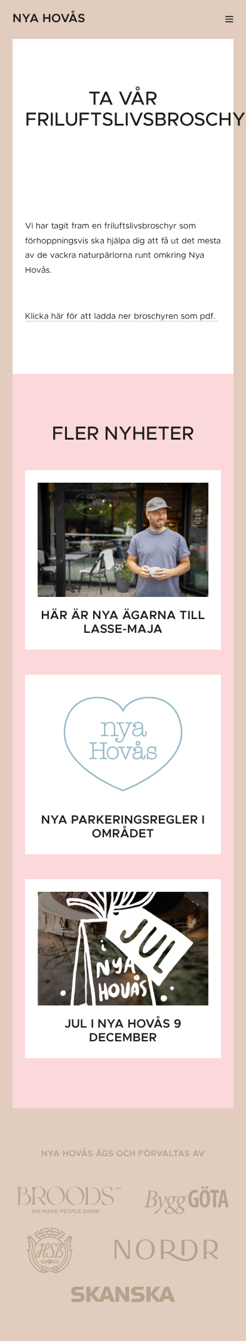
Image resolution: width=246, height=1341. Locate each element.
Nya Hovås (49, 19)
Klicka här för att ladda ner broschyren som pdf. (122, 316)
